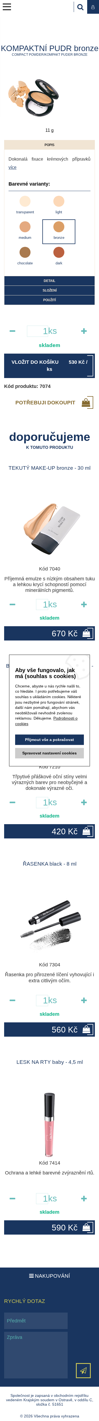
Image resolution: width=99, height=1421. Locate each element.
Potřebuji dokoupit (45, 402)
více (12, 167)
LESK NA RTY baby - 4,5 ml (49, 1062)
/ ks (49, 365)
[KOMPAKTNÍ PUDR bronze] (34, 98)
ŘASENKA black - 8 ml (49, 864)
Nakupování (52, 1276)
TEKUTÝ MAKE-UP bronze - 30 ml (49, 468)
